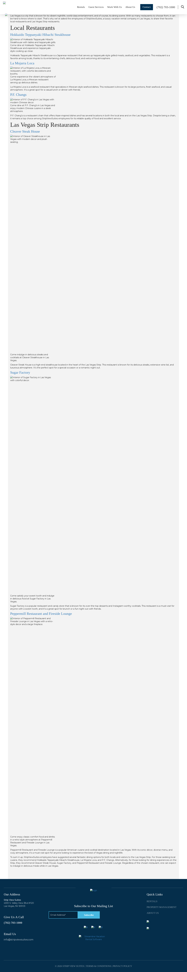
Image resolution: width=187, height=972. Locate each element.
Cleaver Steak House (25, 131)
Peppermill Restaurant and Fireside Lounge (41, 614)
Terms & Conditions (98, 966)
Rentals (81, 7)
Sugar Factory (20, 372)
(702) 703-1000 (13, 922)
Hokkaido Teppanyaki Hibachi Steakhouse (40, 35)
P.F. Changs (18, 95)
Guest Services (96, 7)
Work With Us (114, 7)
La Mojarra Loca (22, 63)
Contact (147, 7)
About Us (130, 7)
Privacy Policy (122, 966)
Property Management (161, 907)
